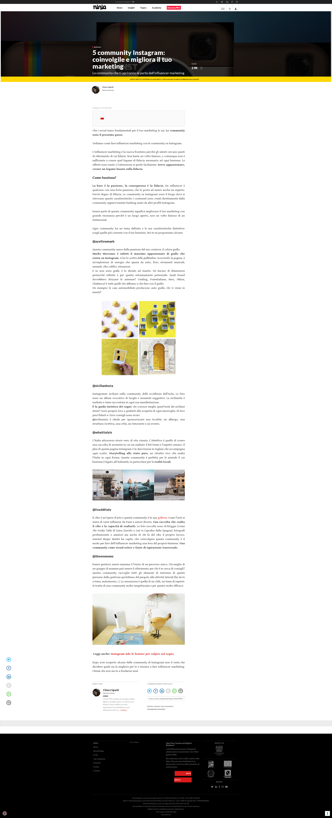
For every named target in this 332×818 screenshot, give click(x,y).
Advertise (97, 763)
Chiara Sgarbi (111, 690)
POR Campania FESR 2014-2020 (166, 812)
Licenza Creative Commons (190, 806)
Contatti (96, 771)
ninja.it (136, 742)
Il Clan (95, 755)
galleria (162, 517)
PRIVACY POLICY (153, 809)
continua (123, 710)
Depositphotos (166, 814)
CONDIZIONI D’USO (165, 809)
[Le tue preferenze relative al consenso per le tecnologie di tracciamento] (327, 813)
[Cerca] (230, 7)
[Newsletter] (223, 7)
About (95, 747)
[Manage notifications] (5, 813)
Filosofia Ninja (98, 751)
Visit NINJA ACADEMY (123, 2)
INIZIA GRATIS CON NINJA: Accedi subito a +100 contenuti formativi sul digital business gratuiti (164, 79)
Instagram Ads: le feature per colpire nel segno (142, 654)
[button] (201, 68)
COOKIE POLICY (179, 809)
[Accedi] (236, 7)
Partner (96, 767)
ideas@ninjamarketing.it (156, 709)
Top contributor (99, 759)
